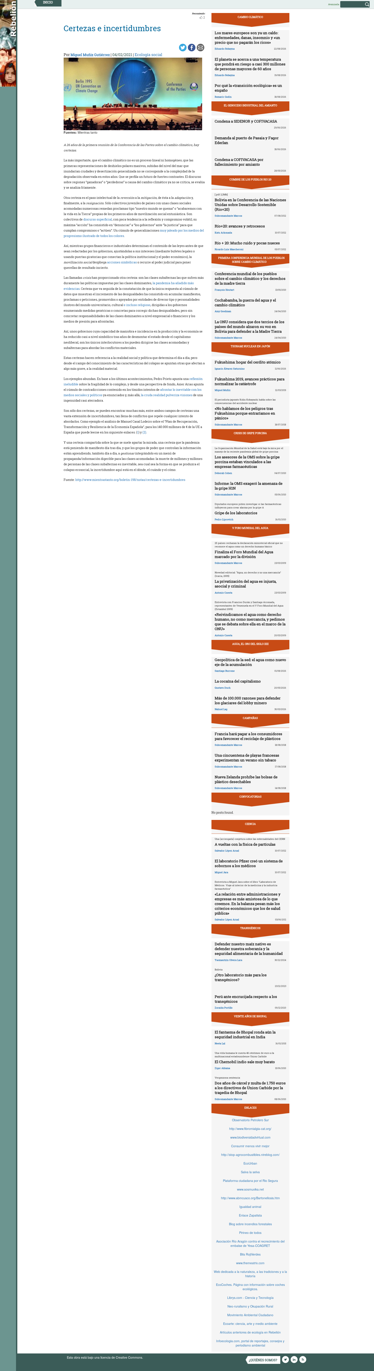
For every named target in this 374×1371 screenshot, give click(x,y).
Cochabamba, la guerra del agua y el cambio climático (245, 302)
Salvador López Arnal (227, 850)
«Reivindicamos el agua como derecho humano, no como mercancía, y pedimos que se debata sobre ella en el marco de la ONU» (250, 621)
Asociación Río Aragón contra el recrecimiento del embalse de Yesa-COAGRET (250, 1243)
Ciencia (250, 824)
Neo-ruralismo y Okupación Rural (250, 1306)
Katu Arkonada (223, 232)
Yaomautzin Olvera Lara (228, 960)
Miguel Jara (221, 872)
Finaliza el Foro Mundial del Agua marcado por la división (244, 554)
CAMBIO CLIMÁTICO (250, 17)
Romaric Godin (223, 96)
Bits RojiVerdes (250, 1254)
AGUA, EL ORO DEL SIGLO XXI (250, 644)
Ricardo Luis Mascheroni (229, 249)
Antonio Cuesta (223, 592)
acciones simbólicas (122, 262)
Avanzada (333, 4)
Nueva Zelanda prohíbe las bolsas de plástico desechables (246, 779)
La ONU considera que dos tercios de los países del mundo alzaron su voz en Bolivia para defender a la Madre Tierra (249, 326)
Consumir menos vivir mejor (250, 1146)
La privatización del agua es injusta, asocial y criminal (245, 584)
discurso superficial (97, 219)
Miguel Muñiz (223, 390)
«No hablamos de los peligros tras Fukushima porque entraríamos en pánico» (245, 413)
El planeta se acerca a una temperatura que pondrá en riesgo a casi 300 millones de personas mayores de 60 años (250, 64)
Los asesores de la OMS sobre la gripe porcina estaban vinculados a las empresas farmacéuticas (247, 461)
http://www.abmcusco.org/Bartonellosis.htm (250, 1198)
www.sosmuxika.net (250, 1189)
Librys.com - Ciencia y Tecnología (250, 1297)
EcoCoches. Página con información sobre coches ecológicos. (250, 1286)
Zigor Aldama (222, 1068)
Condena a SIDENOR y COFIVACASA (246, 121)
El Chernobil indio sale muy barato (245, 1061)
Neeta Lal (220, 1043)
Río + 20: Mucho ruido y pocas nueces (247, 242)
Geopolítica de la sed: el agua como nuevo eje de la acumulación (250, 662)
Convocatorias (250, 796)
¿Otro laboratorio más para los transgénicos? (241, 977)
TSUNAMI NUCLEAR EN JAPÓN (250, 346)
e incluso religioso (137, 305)
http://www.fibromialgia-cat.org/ (250, 1128)
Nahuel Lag (221, 709)
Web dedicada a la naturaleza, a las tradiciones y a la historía (250, 1273)
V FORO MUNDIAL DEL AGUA (250, 528)
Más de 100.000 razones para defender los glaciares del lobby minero (247, 700)
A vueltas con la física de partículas (245, 844)
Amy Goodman (223, 311)
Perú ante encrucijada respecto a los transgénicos (246, 999)
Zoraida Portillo (223, 1007)
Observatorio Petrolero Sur (250, 1120)
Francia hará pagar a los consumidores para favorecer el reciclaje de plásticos (248, 736)
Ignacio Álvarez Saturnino (230, 368)
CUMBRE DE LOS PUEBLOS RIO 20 (250, 179)
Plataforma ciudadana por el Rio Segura (250, 1180)
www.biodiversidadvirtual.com (250, 1137)
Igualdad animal (250, 1206)
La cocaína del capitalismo (238, 681)
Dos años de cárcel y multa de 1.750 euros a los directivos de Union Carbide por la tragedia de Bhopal (250, 1088)
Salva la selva (250, 1172)
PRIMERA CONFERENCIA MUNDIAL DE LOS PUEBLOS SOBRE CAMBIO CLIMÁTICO (251, 259)
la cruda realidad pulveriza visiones (166, 395)
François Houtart (224, 289)
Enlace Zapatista (250, 1215)
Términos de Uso (155, 1357)
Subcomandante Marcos (228, 215)
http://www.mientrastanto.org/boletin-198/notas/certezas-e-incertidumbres (130, 480)
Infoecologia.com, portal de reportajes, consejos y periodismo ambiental (250, 1343)
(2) (144, 432)
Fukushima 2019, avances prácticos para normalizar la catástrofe (249, 381)
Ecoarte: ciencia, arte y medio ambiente (250, 1323)
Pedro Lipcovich (224, 519)
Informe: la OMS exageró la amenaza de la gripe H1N (248, 486)
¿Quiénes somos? (263, 1360)
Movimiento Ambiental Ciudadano (250, 1315)
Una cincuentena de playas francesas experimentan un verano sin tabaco (247, 758)
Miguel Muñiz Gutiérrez (90, 54)
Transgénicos (250, 928)
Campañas (250, 718)
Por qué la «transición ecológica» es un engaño (248, 88)
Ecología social (148, 54)
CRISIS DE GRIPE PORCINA (250, 433)
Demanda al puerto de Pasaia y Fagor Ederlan (247, 140)
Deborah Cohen (223, 473)
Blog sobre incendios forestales (250, 1224)
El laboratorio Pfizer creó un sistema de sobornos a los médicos (249, 863)
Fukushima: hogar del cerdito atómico (248, 362)
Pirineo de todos (250, 1232)
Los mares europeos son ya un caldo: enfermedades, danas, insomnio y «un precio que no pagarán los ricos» (247, 37)
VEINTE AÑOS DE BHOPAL (250, 1016)
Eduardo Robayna (225, 48)
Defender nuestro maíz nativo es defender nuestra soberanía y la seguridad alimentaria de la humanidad (249, 948)
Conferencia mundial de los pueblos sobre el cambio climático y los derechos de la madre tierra (250, 278)
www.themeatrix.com (250, 1263)
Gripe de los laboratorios (236, 512)
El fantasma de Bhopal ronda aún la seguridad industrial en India (245, 1034)
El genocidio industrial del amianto (250, 105)
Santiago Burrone (225, 670)
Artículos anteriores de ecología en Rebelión (250, 1332)
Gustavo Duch (223, 687)
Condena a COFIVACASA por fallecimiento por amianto (239, 162)
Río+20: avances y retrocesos (240, 226)
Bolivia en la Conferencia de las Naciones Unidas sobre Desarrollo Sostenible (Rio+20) (250, 204)
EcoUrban (250, 1163)
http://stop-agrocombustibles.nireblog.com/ (250, 1154)
